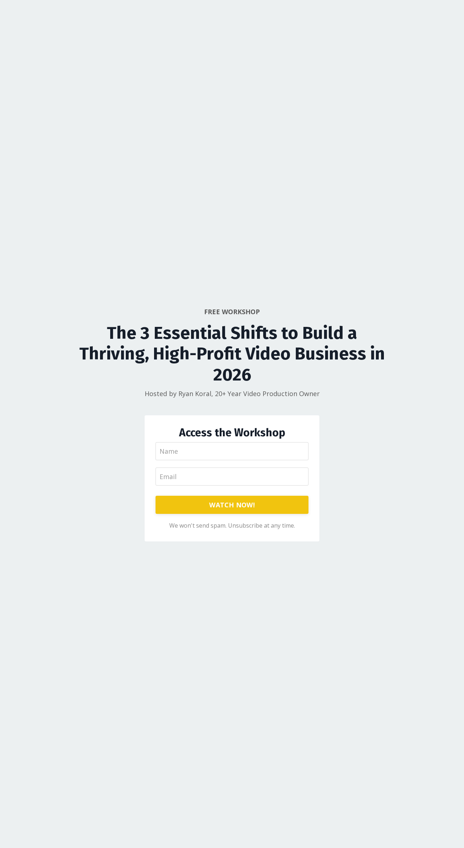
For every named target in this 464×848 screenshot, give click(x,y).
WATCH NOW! (232, 504)
